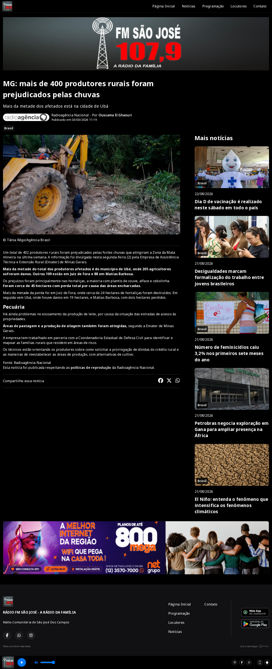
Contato (260, 6)
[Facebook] (242, 662)
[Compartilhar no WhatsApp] (177, 381)
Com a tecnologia (249, 646)
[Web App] (260, 662)
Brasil (8, 128)
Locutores (239, 6)
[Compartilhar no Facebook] (160, 381)
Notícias (189, 6)
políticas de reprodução (91, 367)
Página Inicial (163, 6)
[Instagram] (234, 662)
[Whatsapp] (249, 662)
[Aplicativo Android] (267, 662)
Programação (213, 6)
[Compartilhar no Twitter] (169, 381)
